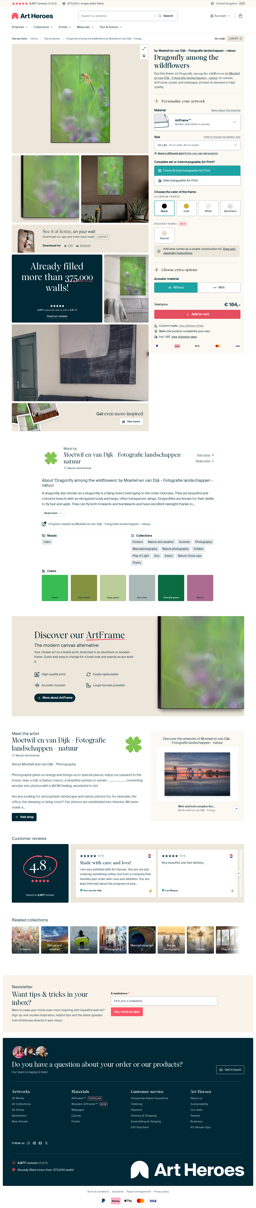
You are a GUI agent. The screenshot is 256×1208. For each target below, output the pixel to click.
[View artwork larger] (144, 48)
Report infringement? (139, 1191)
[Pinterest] (34, 1143)
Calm (47, 542)
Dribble (198, 549)
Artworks (18, 27)
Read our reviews (57, 316)
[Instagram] (28, 1143)
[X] (46, 1143)
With (222, 287)
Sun (156, 556)
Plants (137, 563)
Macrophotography (145, 549)
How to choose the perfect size (222, 137)
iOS (70, 245)
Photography (203, 542)
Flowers (138, 542)
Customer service (147, 1091)
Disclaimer (118, 1191)
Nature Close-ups (189, 556)
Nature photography (175, 549)
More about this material (225, 110)
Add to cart (200, 314)
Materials (83, 27)
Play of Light (141, 556)
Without (178, 287)
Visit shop (204, 455)
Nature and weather (161, 542)
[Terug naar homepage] (32, 16)
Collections (41, 27)
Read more (203, 461)
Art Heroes (200, 1091)
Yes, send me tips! (127, 1011)
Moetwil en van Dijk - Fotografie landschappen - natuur (197, 51)
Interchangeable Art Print (180, 180)
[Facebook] (40, 1143)
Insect (169, 556)
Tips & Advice (108, 27)
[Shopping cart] (240, 16)
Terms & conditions (98, 1191)
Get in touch (233, 1070)
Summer (184, 542)
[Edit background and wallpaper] (144, 55)
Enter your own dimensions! (188, 153)
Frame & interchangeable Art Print (186, 171)
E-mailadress (120, 993)
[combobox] (117, 16)
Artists (63, 27)
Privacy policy (161, 1191)
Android (85, 245)
